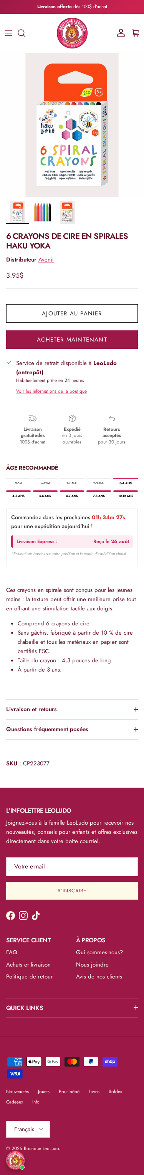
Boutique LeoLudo (41, 1148)
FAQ (11, 952)
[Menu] (8, 33)
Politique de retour (29, 976)
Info (36, 1101)
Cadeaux (14, 1101)
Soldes (115, 1091)
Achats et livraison (28, 964)
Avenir (46, 259)
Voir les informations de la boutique (51, 391)
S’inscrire (72, 890)
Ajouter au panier (72, 313)
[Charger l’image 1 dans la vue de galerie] (72, 125)
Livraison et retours (31, 709)
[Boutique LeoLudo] (72, 33)
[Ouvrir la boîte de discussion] (15, 1160)
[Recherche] (25, 33)
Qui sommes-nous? (99, 952)
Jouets (44, 1091)
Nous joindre (92, 964)
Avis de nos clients (99, 976)
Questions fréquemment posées (47, 729)
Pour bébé (69, 1091)
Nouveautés (17, 1091)
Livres (94, 1091)
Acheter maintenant (72, 339)
